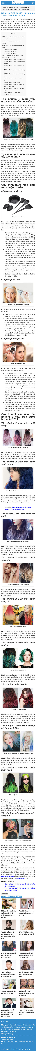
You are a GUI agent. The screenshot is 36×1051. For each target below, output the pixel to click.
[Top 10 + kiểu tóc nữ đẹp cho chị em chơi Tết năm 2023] (27, 945)
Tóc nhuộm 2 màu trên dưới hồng (14, 59)
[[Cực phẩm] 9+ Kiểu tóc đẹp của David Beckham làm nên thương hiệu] (9, 1002)
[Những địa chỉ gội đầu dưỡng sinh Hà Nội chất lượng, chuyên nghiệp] (9, 903)
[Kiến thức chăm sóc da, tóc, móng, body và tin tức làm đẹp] (18, 3)
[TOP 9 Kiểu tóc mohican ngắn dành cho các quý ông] (9, 964)
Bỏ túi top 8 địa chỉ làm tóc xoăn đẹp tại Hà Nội (26, 974)
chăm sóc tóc (20, 878)
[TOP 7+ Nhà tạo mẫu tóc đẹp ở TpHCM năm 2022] (27, 1002)
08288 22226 (11, 1037)
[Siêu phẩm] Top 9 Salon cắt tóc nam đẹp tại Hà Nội (26, 993)
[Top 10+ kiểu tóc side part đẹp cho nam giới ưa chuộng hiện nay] (9, 924)
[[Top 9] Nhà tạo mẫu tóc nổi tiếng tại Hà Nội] (27, 924)
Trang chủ (6, 7)
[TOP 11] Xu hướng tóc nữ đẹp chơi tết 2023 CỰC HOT (9, 955)
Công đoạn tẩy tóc (10, 51)
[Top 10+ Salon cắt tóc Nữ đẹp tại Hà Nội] (9, 983)
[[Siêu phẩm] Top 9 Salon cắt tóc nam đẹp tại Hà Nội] (27, 983)
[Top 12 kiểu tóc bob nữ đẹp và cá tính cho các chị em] (27, 903)
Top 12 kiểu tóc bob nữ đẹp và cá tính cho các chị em (27, 913)
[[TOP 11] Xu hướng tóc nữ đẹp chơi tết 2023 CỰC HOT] (9, 945)
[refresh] (33, 3)
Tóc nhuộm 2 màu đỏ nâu (12, 82)
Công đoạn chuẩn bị (10, 49)
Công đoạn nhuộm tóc (11, 53)
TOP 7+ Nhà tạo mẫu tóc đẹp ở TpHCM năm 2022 (26, 1012)
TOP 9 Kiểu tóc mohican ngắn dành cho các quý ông (8, 974)
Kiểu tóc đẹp (14, 7)
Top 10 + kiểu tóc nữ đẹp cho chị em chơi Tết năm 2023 (26, 955)
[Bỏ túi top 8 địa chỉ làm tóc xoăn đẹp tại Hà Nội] (27, 964)
